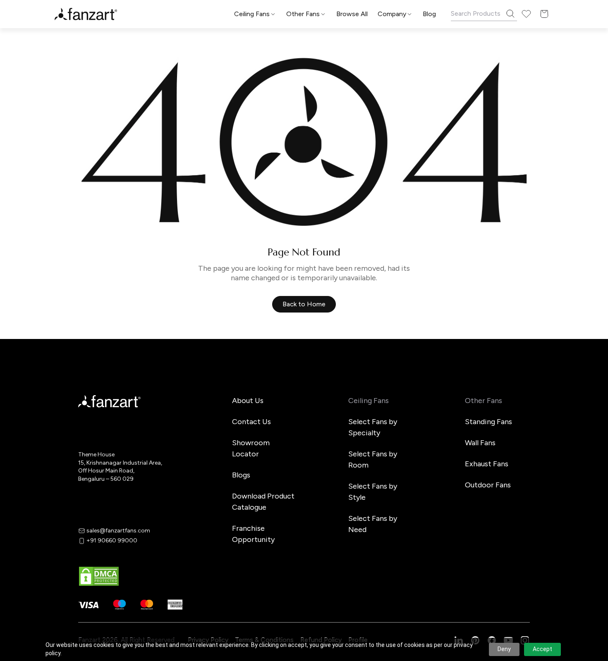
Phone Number (238, 318)
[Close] (401, 203)
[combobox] (304, 403)
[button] (304, 433)
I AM (222, 383)
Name (224, 286)
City (222, 351)
